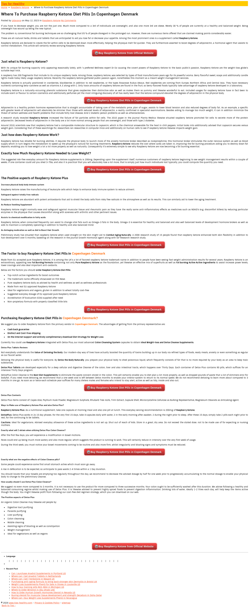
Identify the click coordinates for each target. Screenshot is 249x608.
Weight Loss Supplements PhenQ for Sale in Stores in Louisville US (45, 584)
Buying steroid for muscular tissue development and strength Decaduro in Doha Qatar (56, 595)
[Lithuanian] (27, 561)
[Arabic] (112, 561)
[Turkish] (51, 561)
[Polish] (35, 561)
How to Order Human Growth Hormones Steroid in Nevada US (43, 592)
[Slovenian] (96, 561)
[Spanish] (19, 561)
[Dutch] (31, 561)
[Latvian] (76, 561)
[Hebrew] (55, 561)
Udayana (16, 20)
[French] (72, 561)
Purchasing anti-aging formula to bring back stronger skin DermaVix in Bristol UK (54, 581)
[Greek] (104, 561)
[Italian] (23, 561)
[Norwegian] (84, 561)
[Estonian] (68, 561)
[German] (11, 561)
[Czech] (15, 561)
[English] (7, 561)
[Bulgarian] (59, 561)
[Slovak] (43, 561)
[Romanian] (39, 561)
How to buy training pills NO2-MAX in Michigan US (37, 587)
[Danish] (64, 561)
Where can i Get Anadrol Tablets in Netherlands (36, 576)
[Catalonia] (116, 561)
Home (4, 7)
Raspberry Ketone (20, 7)
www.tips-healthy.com (20, 603)
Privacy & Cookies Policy (47, 603)
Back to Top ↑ (9, 605)
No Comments (68, 20)
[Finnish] (47, 561)
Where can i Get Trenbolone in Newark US (32, 579)
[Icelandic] (120, 561)
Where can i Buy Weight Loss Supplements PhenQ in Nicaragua (44, 598)
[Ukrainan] (108, 561)
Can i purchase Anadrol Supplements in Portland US (38, 573)
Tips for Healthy (13, 3)
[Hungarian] (80, 561)
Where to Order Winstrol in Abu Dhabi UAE (33, 590)
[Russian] (92, 561)
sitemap (66, 603)
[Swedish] (100, 561)
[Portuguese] (88, 561)
